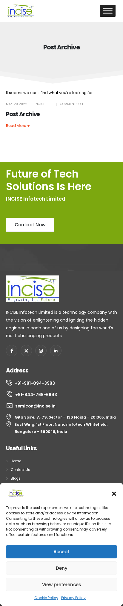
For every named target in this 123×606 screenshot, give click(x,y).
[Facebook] (11, 350)
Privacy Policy (73, 597)
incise (40, 104)
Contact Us (20, 469)
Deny (61, 568)
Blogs (16, 478)
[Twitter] (26, 350)
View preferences (61, 584)
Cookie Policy (46, 597)
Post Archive (23, 114)
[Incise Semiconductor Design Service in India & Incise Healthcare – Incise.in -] (20, 11)
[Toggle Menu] (108, 10)
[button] (114, 493)
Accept (61, 552)
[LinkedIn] (55, 350)
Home (16, 461)
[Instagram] (41, 350)
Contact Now (30, 225)
